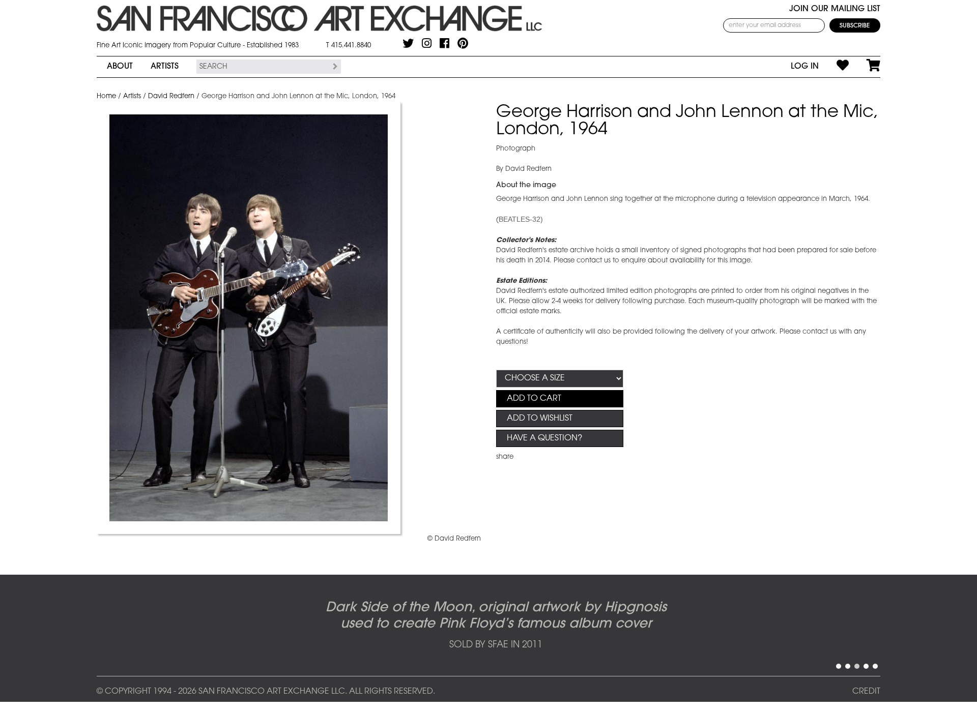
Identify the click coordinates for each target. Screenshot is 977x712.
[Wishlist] (834, 66)
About (120, 67)
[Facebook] (444, 43)
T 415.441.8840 (348, 45)
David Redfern (171, 96)
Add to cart (534, 399)
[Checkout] (864, 66)
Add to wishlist (539, 418)
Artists (165, 67)
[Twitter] (408, 43)
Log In (805, 67)
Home (106, 96)
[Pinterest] (462, 43)
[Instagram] (427, 43)
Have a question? (544, 438)
